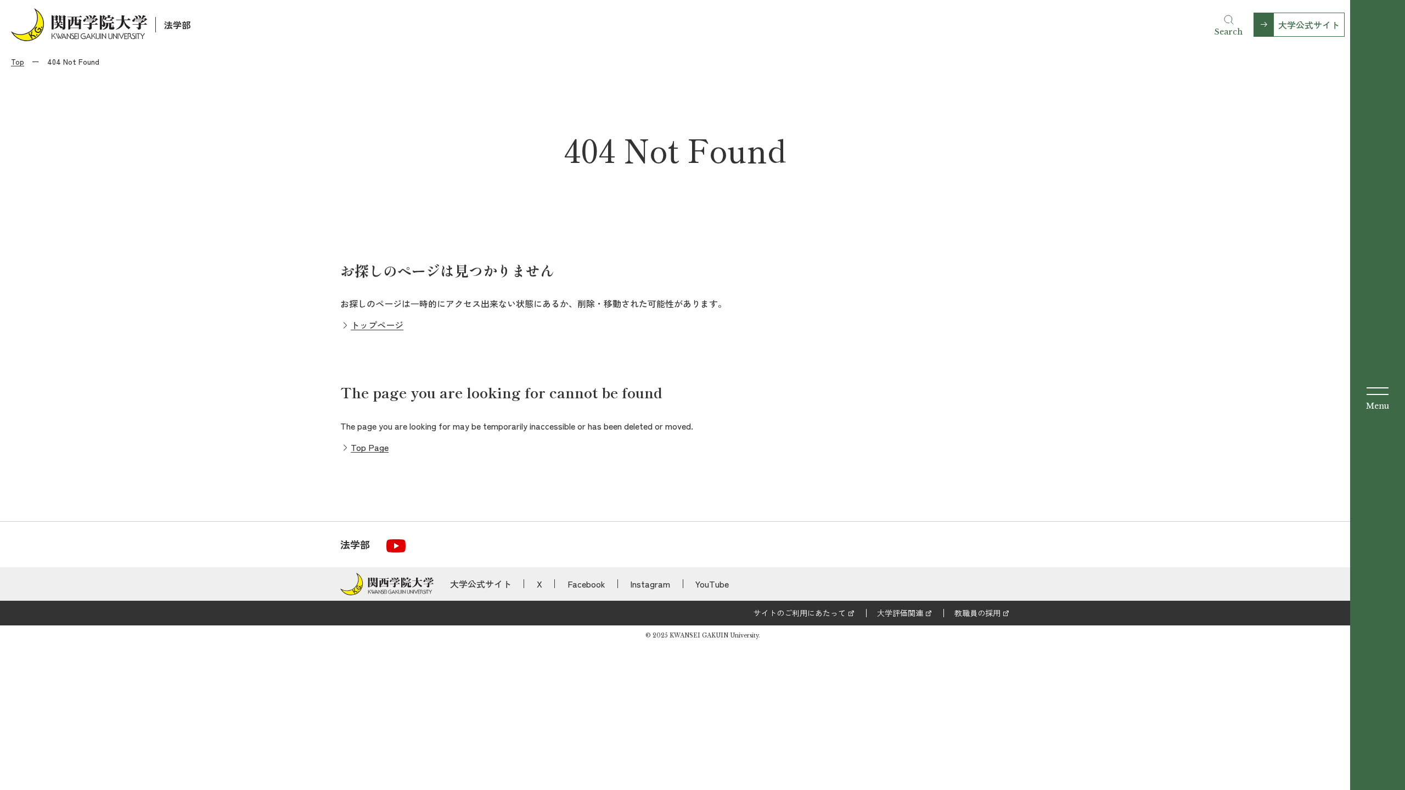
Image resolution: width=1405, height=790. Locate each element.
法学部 (177, 24)
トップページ (377, 324)
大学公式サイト (1309, 24)
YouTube (712, 583)
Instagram (650, 583)
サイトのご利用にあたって (800, 612)
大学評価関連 (900, 612)
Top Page (370, 447)
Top (17, 61)
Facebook (586, 583)
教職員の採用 (977, 612)
